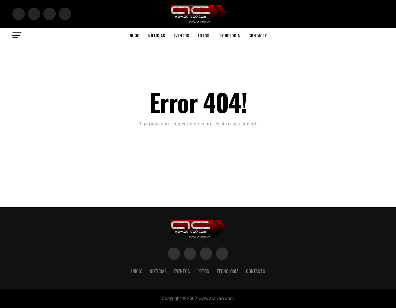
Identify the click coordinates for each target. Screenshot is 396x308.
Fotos (203, 35)
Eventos (181, 35)
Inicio (134, 35)
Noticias (156, 35)
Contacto (258, 35)
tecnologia (229, 35)
